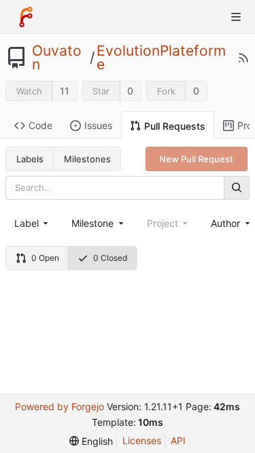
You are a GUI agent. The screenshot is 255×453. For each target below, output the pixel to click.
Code (40, 125)
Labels (30, 158)
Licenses (141, 440)
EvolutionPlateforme (161, 57)
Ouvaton (57, 57)
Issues (98, 125)
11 (64, 90)
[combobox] (32, 223)
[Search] (237, 188)
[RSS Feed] (243, 58)
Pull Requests (174, 126)
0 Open (45, 258)
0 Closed (110, 258)
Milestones (87, 158)
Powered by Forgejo (59, 406)
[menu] (91, 441)
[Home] (26, 17)
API (178, 440)
